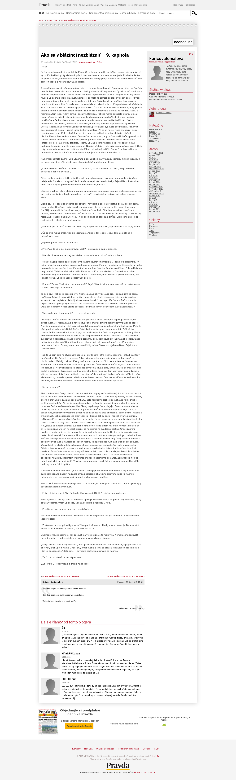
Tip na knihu (154, 138)
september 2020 (156, 169)
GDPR (157, 749)
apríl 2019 (153, 205)
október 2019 (155, 191)
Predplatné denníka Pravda (79, 726)
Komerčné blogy (146, 12)
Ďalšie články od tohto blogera (66, 622)
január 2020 (154, 184)
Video (130, 5)
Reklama (88, 749)
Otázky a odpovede (105, 749)
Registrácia (178, 5)
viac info (155, 756)
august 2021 (154, 155)
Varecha (104, 5)
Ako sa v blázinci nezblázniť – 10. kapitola (60, 576)
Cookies (146, 749)
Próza (99, 62)
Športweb (67, 5)
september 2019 (156, 193)
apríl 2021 (153, 160)
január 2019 (154, 211)
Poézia (152, 132)
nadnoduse (52, 20)
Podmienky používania (128, 749)
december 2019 (156, 187)
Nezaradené (154, 129)
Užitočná (122, 5)
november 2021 (156, 153)
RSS (191, 54)
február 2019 (155, 209)
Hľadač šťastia (71, 653)
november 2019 (156, 189)
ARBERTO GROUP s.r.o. (144, 772)
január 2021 (154, 164)
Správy (58, 5)
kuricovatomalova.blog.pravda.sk (162, 62)
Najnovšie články (55, 12)
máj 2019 (153, 202)
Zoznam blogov (128, 12)
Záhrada (113, 5)
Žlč (64, 628)
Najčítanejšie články (76, 12)
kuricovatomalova (87, 62)
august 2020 (154, 171)
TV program (154, 233)
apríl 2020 (153, 178)
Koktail (82, 5)
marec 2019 (154, 207)
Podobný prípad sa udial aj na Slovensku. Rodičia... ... (66, 589)
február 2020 (155, 182)
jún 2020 (153, 173)
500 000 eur (69, 679)
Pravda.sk (153, 226)
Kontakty (76, 749)
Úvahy (152, 141)
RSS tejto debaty (137, 608)
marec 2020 (154, 180)
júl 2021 (152, 157)
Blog (41, 13)
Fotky (151, 224)
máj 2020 (153, 175)
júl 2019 (152, 198)
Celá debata (123, 608)
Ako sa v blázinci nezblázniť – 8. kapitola (125, 576)
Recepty (153, 228)
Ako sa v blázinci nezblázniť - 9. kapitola (78, 20)
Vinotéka (153, 235)
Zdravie (89, 5)
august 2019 (154, 196)
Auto (75, 5)
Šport (151, 230)
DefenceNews (140, 5)
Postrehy (153, 134)
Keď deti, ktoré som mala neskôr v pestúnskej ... (63, 595)
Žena (96, 5)
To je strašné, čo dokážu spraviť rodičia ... (61, 601)
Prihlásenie (190, 5)
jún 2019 (153, 200)
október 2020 (155, 166)
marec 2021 (154, 162)
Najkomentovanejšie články (103, 12)
